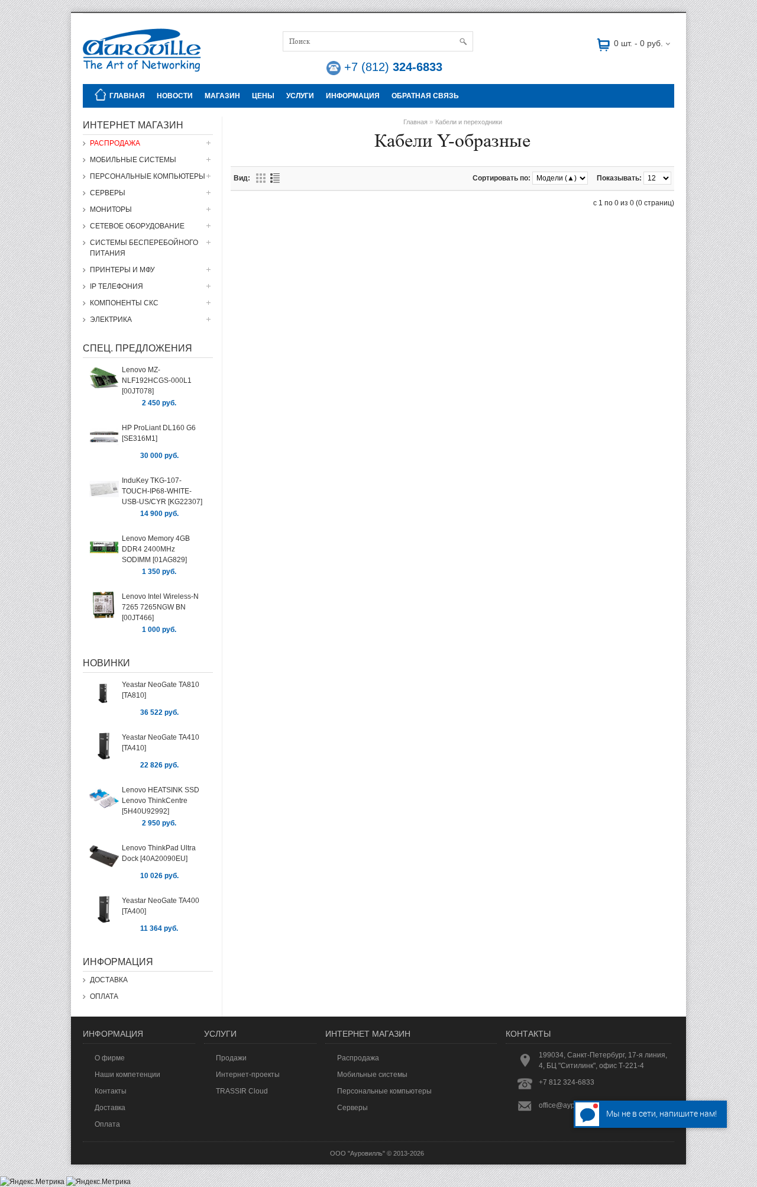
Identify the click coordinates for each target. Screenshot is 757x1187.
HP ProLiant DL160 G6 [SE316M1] (159, 433)
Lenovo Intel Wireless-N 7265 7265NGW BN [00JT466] (160, 607)
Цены (263, 96)
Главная (127, 96)
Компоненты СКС (124, 303)
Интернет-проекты (248, 1074)
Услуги (300, 96)
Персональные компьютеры (147, 176)
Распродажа (115, 143)
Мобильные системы (133, 160)
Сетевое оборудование (137, 226)
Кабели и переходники (468, 121)
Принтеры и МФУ (122, 270)
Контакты (111, 1091)
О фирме (110, 1058)
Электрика (111, 319)
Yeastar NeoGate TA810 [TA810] (160, 689)
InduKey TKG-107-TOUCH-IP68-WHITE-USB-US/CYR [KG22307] (162, 491)
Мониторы (111, 209)
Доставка (109, 980)
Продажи (231, 1058)
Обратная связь (425, 96)
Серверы (107, 193)
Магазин (222, 96)
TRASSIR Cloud (242, 1091)
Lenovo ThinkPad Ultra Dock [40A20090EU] (159, 853)
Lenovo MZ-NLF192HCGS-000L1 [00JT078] (157, 380)
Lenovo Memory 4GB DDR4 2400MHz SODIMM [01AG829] (156, 549)
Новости (175, 96)
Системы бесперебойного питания (144, 247)
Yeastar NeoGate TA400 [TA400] (160, 905)
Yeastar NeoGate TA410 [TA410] (160, 742)
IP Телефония (116, 286)
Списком (275, 178)
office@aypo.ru (563, 1105)
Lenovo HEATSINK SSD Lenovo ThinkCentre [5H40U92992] (160, 800)
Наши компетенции (127, 1074)
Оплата (104, 996)
